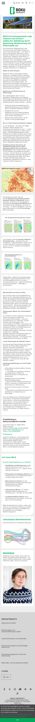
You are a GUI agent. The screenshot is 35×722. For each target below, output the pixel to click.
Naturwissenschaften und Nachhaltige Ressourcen (14, 646)
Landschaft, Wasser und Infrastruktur (13, 638)
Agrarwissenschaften (8, 623)
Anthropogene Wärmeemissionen (17, 519)
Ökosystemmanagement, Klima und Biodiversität (13, 655)
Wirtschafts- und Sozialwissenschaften (14, 663)
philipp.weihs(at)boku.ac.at (15, 429)
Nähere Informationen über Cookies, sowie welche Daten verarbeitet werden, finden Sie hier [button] (16, 715)
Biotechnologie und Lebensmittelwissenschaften (11, 630)
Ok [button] (17, 720)
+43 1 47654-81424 (14, 431)
